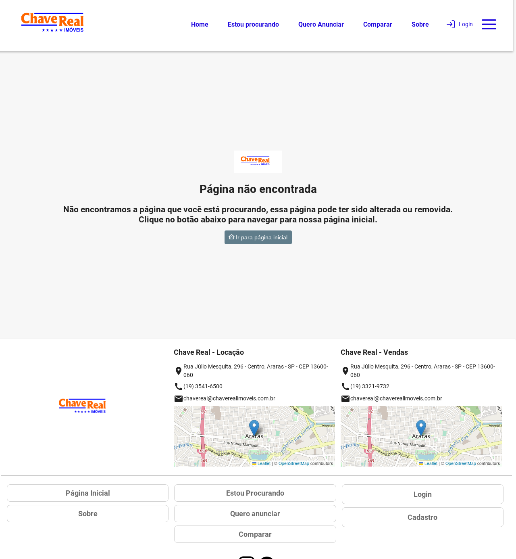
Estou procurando (253, 24)
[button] (254, 428)
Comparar (377, 24)
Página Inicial (88, 493)
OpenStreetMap (294, 463)
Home (199, 24)
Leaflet (263, 463)
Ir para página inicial (260, 237)
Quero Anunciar (321, 24)
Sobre (420, 24)
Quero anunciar (255, 513)
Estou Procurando (255, 493)
